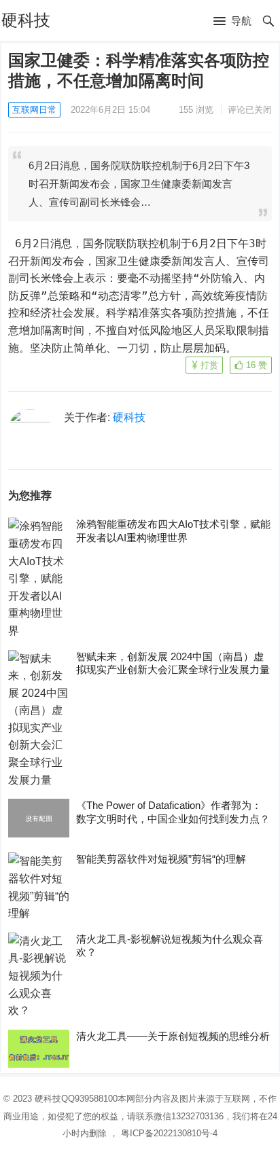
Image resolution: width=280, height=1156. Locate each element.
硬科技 (25, 20)
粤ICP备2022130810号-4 (169, 1133)
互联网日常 (34, 110)
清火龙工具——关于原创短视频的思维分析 (173, 1036)
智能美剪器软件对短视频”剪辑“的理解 (161, 859)
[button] (232, 22)
